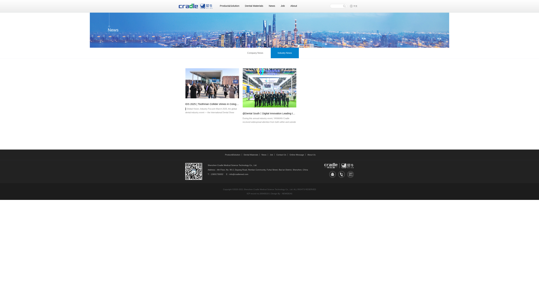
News (272, 5)
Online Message (297, 155)
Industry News (285, 53)
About (293, 5)
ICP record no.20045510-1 (258, 193)
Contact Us (281, 155)
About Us (311, 155)
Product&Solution (229, 5)
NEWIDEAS (287, 193)
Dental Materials (254, 5)
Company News (255, 53)
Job (283, 5)
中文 (355, 6)
